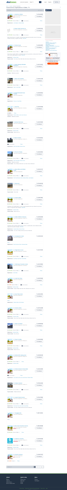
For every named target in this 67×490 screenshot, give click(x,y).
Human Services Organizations (51, 47)
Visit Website (39, 16)
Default (41, 10)
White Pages (22, 480)
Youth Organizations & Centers (28, 46)
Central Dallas (18, 87)
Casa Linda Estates (24, 377)
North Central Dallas (16, 146)
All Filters (9, 10)
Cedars (14, 87)
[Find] (40, 2)
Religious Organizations (26, 356)
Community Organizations (27, 251)
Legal (46, 488)
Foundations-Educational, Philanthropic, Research (53, 46)
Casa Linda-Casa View (16, 377)
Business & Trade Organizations (51, 50)
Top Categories (37, 480)
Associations (48, 44)
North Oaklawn (21, 302)
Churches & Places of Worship (51, 42)
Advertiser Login (23, 479)
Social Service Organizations (18, 15)
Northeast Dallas (30, 377)
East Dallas (15, 258)
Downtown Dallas (24, 244)
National (21, 482)
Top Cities (36, 479)
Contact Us (8, 480)
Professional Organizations (50, 48)
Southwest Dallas (16, 57)
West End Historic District (17, 244)
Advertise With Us (9, 482)
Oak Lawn (15, 101)
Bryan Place (19, 258)
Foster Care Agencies (26, 15)
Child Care (47, 49)
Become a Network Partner (10, 483)
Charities (24, 123)
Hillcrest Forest (22, 146)
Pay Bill (21, 483)
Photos (41, 20)
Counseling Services (26, 29)
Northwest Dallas (15, 130)
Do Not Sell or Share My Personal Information (32, 488)
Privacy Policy (22, 488)
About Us (7, 479)
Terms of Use (43, 488)
